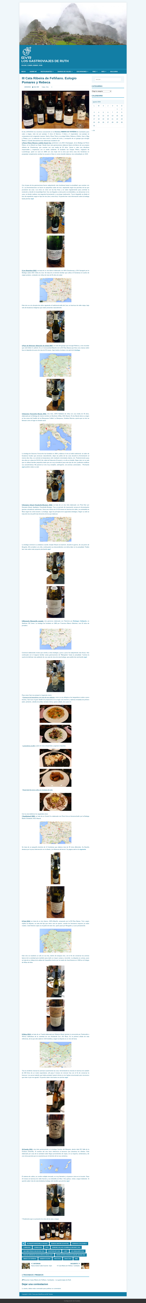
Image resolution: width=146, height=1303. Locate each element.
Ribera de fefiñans (29, 1258)
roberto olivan (45, 1258)
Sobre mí (33, 71)
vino (76, 1258)
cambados (26, 1247)
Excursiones (82, 71)
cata (47, 1247)
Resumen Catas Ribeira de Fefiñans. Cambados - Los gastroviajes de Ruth (47, 1280)
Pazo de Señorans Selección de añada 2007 (38, 1255)
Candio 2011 (38, 1247)
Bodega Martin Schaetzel (60, 1243)
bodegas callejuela (79, 1243)
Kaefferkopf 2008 (54, 1251)
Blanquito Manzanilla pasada (37, 1243)
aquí (32, 198)
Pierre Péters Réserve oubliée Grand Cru (70, 1255)
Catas (43, 87)
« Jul (93, 130)
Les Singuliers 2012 (77, 1251)
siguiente (83, 849)
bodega (77, 350)
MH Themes (49, 1294)
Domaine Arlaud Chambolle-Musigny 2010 (66, 1247)
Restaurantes (46, 71)
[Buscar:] (108, 79)
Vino (94, 71)
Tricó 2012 (57, 1258)
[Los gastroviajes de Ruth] (73, 44)
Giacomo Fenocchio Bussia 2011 (33, 1251)
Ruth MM (36, 87)
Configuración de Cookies (72, 1301)
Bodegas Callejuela (80, 621)
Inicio (23, 71)
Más (103, 71)
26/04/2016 (27, 87)
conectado (39, 1288)
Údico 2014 (67, 1258)
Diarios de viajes (64, 71)
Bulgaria (114, 71)
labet (66, 1251)
